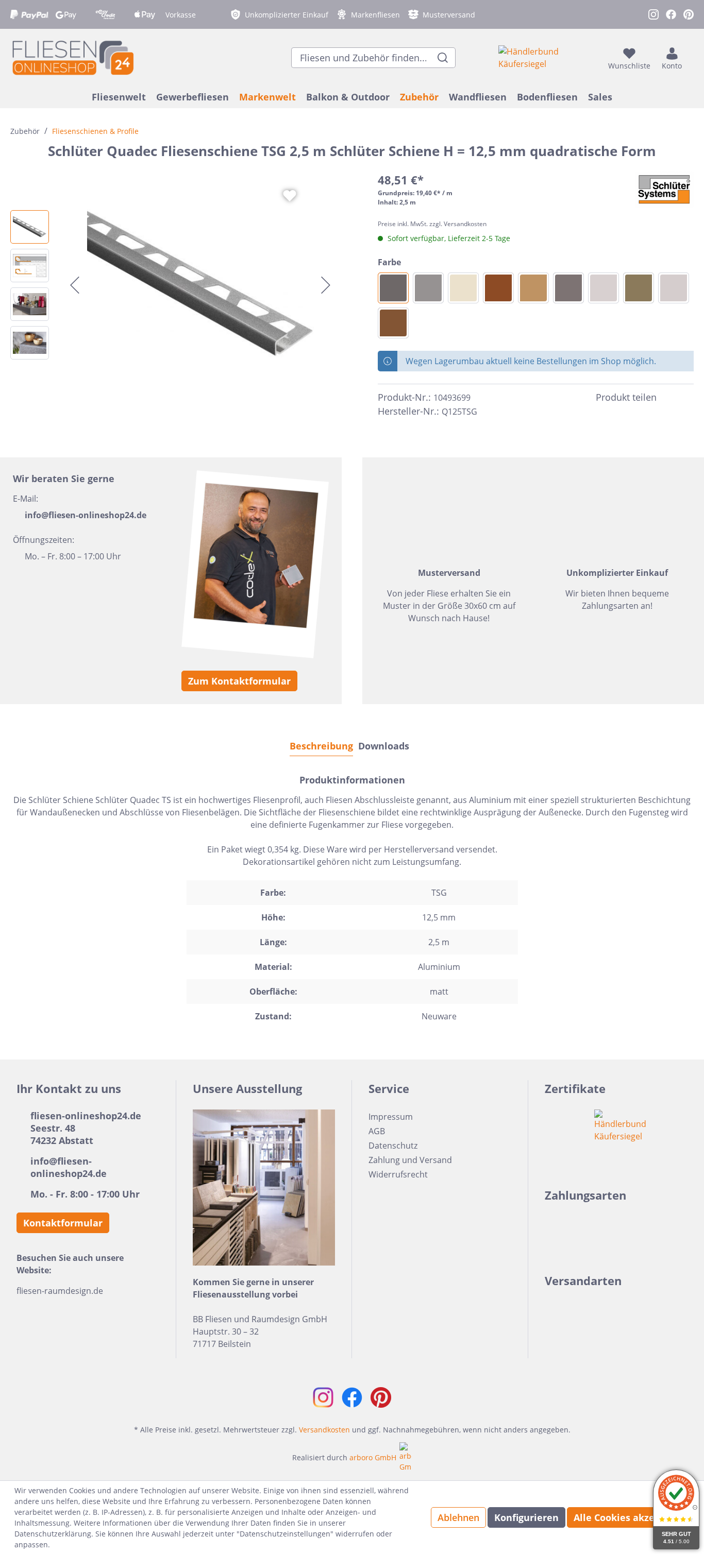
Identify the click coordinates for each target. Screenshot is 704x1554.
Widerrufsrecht (398, 1174)
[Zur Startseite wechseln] (72, 57)
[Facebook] (669, 397)
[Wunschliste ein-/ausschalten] (289, 195)
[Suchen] (443, 57)
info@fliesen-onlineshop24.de (85, 515)
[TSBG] (673, 287)
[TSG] (393, 287)
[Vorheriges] (74, 285)
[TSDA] (568, 287)
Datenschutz (392, 1145)
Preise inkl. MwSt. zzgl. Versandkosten (432, 223)
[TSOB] (638, 287)
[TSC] (603, 287)
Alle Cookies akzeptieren (631, 1517)
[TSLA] (393, 323)
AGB (376, 1131)
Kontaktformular (63, 1223)
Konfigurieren (526, 1517)
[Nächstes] (325, 285)
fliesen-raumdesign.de (59, 1290)
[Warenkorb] (691, 58)
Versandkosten (324, 1430)
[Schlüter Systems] (664, 190)
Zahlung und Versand (410, 1160)
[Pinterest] (687, 397)
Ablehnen (458, 1517)
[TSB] (533, 287)
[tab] (321, 745)
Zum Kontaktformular (239, 681)
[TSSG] (428, 287)
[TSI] (463, 287)
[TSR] (498, 287)
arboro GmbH (372, 1457)
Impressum (390, 1116)
